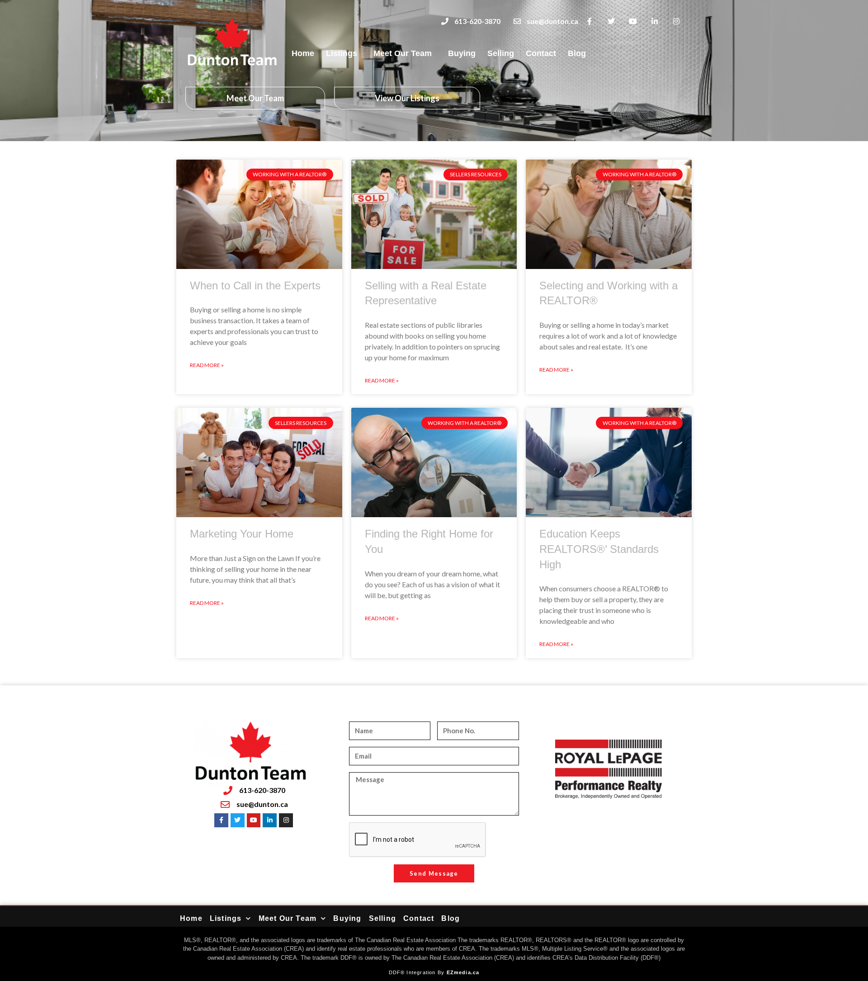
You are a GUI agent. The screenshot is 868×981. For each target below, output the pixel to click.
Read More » (207, 365)
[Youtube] (633, 21)
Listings (341, 53)
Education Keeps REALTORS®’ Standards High (599, 549)
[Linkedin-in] (654, 21)
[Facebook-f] (590, 21)
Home (303, 53)
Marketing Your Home (241, 534)
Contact (541, 53)
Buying (462, 53)
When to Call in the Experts (255, 285)
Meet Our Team (402, 53)
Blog (577, 53)
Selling (500, 53)
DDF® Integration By (418, 972)
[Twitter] (611, 21)
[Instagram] (676, 21)
